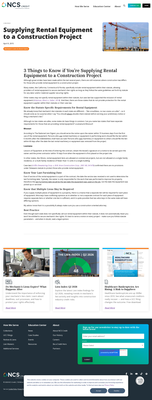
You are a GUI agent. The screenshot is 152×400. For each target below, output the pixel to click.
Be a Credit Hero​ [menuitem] (60, 344)
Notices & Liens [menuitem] (9, 339)
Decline (116, 391)
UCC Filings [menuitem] (8, 335)
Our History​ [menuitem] (58, 335)
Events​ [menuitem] (31, 339)
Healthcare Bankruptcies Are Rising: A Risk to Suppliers (122, 288)
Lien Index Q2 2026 (66, 286)
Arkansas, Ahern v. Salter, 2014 (46, 100)
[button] (127, 373)
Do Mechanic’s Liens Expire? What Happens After (26, 288)
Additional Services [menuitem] (11, 348)
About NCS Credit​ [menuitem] (60, 331)
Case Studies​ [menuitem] (33, 335)
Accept (98, 391)
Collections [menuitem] (7, 331)
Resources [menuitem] (32, 344)
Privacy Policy (109, 385)
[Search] (124, 6)
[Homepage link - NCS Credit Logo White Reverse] (15, 377)
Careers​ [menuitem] (56, 339)
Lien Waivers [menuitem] (8, 344)
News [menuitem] (30, 331)
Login (146, 5)
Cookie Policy (12, 389)
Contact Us (134, 5)
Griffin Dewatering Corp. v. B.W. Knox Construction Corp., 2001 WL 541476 (63, 165)
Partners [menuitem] (56, 348)
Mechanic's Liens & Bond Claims (16, 49)
